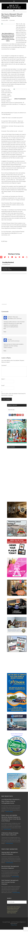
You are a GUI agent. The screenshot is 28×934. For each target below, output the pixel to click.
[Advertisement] (14, 289)
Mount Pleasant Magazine (14, 6)
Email (3, 385)
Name (3, 379)
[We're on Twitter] (12, 415)
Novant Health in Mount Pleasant (13, 906)
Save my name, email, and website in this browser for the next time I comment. (13, 394)
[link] (17, 746)
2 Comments (12, 20)
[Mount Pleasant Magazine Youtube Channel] (15, 415)
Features (9, 269)
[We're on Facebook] (10, 415)
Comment (4, 365)
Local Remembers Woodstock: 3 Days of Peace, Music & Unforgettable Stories (10, 801)
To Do (8, 268)
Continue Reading (9, 811)
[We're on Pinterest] (17, 415)
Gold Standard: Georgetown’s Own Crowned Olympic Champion (9, 882)
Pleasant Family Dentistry (12, 911)
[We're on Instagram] (23, 415)
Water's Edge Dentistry (11, 912)
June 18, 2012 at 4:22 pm (13, 341)
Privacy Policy (14, 924)
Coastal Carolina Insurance (12, 909)
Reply (5, 331)
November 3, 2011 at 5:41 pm (15, 318)
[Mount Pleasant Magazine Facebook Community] (20, 415)
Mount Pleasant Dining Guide (13, 908)
